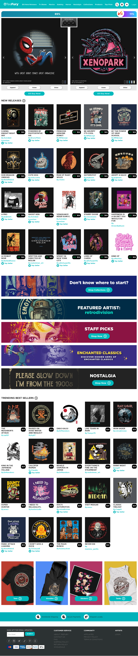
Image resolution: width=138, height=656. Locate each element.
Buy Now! (34, 94)
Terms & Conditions (93, 639)
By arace (4, 509)
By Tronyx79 (90, 433)
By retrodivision (120, 431)
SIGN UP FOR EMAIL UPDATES (19, 630)
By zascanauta (90, 217)
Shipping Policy (61, 642)
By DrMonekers (63, 431)
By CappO (117, 509)
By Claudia (33, 470)
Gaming (60, 4)
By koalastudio (35, 509)
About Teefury (61, 634)
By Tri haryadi (34, 549)
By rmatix (61, 180)
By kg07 (32, 435)
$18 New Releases (29, 4)
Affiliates (89, 634)
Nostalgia (77, 4)
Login (134, 5)
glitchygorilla (79, 82)
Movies (52, 4)
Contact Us (59, 637)
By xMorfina (116, 258)
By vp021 (5, 435)
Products (99, 4)
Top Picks (109, 4)
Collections (88, 4)
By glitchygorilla (63, 263)
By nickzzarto (34, 177)
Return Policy (61, 644)
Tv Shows (43, 4)
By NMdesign (62, 138)
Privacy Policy (91, 637)
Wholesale (59, 647)
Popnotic (8, 82)
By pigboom (89, 177)
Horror (68, 4)
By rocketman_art (35, 263)
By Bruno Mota (34, 138)
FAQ (55, 639)
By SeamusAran (63, 549)
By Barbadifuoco (8, 261)
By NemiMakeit (7, 180)
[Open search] (117, 4)
